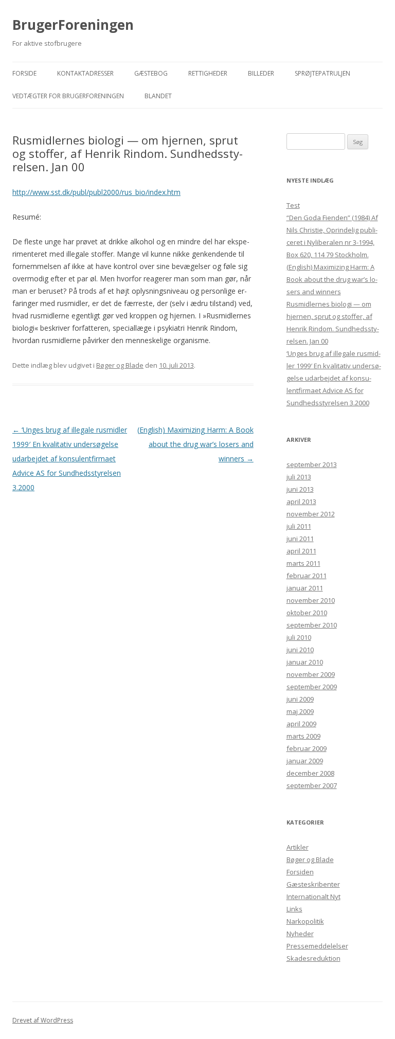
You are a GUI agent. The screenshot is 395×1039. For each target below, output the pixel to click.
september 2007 (311, 785)
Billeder (261, 73)
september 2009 (311, 686)
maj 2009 (300, 711)
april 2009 (301, 723)
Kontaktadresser (85, 73)
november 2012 (310, 513)
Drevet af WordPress (42, 1020)
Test (293, 205)
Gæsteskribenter (313, 884)
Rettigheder (207, 73)
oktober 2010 (306, 612)
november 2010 (310, 600)
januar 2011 (304, 588)
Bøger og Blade (119, 365)
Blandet (158, 96)
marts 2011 (303, 563)
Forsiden (300, 871)
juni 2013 (300, 489)
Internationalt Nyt (313, 896)
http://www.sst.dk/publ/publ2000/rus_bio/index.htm (96, 192)
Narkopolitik (305, 921)
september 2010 (311, 625)
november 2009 (310, 674)
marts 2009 (303, 736)
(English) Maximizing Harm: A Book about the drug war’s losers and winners (195, 444)
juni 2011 (300, 538)
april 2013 (301, 501)
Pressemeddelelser (317, 946)
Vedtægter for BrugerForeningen (68, 96)
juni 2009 (300, 699)
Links (294, 908)
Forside (24, 73)
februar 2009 (306, 748)
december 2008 (310, 773)
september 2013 (311, 464)
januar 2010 (304, 662)
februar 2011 (306, 575)
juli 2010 (298, 637)
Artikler (297, 847)
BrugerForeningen (73, 24)
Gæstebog (151, 73)
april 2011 (301, 551)
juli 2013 (298, 476)
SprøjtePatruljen (322, 73)
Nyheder (300, 933)
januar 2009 (304, 760)
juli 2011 (298, 526)
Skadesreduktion (313, 958)
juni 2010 (300, 649)
